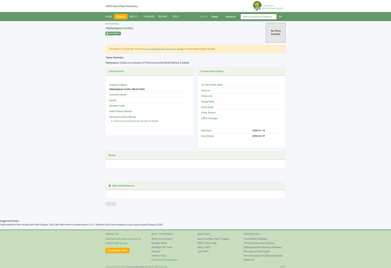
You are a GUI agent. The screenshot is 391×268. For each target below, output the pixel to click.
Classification (116, 71)
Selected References (122, 185)
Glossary (155, 251)
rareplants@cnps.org (116, 243)
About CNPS (204, 247)
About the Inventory (162, 238)
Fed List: (206, 90)
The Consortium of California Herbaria (263, 255)
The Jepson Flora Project (256, 251)
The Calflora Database (255, 238)
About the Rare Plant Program (213, 238)
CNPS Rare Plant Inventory (121, 6)
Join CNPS (203, 251)
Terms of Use (158, 255)
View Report (113, 33)
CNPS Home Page (207, 243)
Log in (283, 266)
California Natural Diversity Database (262, 247)
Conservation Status (212, 71)
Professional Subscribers (164, 259)
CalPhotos (248, 259)
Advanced (231, 16)
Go (280, 16)
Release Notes (159, 243)
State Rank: (207, 107)
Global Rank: (208, 101)
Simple (214, 16)
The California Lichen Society (258, 243)
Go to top (111, 204)
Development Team (117, 250)
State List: (207, 96)
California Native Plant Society (138, 267)
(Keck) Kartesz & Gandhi (162, 49)
